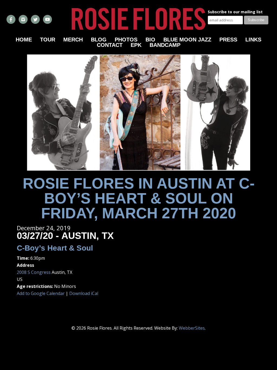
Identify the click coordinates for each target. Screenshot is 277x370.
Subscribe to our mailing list (235, 12)
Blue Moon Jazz (187, 40)
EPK (136, 45)
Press (228, 40)
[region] (138, 112)
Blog (99, 40)
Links (253, 40)
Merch (73, 40)
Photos (126, 40)
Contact (110, 45)
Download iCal (83, 293)
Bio (150, 40)
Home (24, 40)
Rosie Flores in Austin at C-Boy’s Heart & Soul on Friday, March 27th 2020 (139, 198)
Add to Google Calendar (41, 293)
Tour (47, 40)
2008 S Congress (34, 272)
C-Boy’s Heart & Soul (55, 248)
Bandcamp (165, 45)
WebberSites (192, 328)
